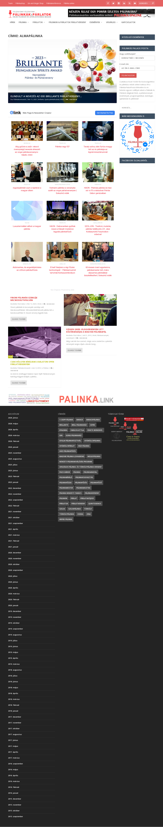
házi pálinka (83, 446)
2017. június (13, 740)
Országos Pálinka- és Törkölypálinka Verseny (80, 467)
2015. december (14, 799)
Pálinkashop (20, 3)
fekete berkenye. (95, 430)
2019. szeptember (15, 629)
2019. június (13, 646)
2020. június (13, 582)
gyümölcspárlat (67, 446)
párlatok (63, 503)
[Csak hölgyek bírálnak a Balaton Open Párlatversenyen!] (34, 342)
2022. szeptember (15, 500)
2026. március (14, 435)
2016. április (13, 775)
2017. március (14, 758)
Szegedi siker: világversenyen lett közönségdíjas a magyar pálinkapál (86, 330)
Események (95, 22)
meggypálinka (94, 456)
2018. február (13, 705)
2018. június (13, 681)
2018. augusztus (15, 670)
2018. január (13, 711)
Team (10, 3)
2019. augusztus (15, 635)
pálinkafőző (96, 482)
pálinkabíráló (65, 477)
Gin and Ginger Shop (35, 3)
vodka (80, 514)
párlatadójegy (87, 498)
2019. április (13, 658)
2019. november (14, 617)
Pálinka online (69, 3)
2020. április (13, 588)
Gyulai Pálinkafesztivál (70, 440)
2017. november (14, 723)
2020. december (14, 552)
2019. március (14, 664)
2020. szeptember (15, 570)
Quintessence (94, 503)
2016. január (13, 793)
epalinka (63, 430)
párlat (74, 498)
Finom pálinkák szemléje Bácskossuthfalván (24, 298)
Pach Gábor (64, 472)
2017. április (13, 752)
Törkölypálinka (66, 514)
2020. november (14, 558)
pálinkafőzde (65, 482)
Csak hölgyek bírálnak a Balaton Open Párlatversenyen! (32, 363)
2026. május (13, 423)
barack (79, 420)
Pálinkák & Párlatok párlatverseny (67, 22)
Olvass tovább (18, 319)
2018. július (12, 676)
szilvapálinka (74, 509)
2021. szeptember (15, 523)
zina (89, 514)
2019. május (13, 652)
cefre (92, 425)
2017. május (13, 746)
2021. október (14, 517)
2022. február (13, 506)
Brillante (41, 99)
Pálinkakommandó (19, 99)
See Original (55, 290)
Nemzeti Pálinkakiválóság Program (75, 461)
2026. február (13, 441)
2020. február (13, 599)
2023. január (13, 482)
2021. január (13, 547)
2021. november (14, 511)
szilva (62, 509)
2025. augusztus (15, 459)
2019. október (14, 623)
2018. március (14, 699)
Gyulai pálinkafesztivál (52, 99)
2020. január (13, 605)
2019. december (14, 611)
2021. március (14, 535)
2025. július (12, 465)
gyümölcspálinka (92, 440)
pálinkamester (66, 488)
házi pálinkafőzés (67, 451)
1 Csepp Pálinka (66, 420)
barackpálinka (93, 420)
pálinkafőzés (81, 482)
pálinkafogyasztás (84, 477)
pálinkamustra (83, 488)
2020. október (14, 564)
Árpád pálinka (65, 519)
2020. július (12, 576)
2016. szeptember (15, 764)
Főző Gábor (22, 304)
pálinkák (63, 498)
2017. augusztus (15, 734)
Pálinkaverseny (92, 493)
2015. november (14, 805)
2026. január (13, 447)
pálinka (76, 472)
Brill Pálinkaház (79, 425)
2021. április (13, 529)
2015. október (14, 810)
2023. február (13, 476)
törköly (88, 509)
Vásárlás (111, 22)
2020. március (14, 593)
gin (60, 435)
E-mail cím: (124, 64)
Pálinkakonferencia (53, 3)
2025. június (13, 470)
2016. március (14, 781)
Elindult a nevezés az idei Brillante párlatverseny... (46, 96)
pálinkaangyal (90, 472)
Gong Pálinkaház (74, 435)
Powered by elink (67, 290)
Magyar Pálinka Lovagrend (71, 456)
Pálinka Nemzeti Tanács (70, 493)
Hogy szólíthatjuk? (128, 54)
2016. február (13, 787)
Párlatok (38, 22)
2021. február (13, 541)
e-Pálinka (45, 368)
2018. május (13, 687)
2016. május (13, 769)
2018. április (13, 693)
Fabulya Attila (77, 430)
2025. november (14, 453)
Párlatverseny (78, 503)
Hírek (12, 22)
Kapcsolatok (128, 22)
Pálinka (23, 22)
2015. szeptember (15, 816)
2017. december (14, 717)
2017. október (14, 728)
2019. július (12, 640)
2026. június (13, 418)
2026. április (13, 429)
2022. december (14, 488)
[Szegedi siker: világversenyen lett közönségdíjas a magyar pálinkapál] (90, 310)
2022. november (14, 494)
